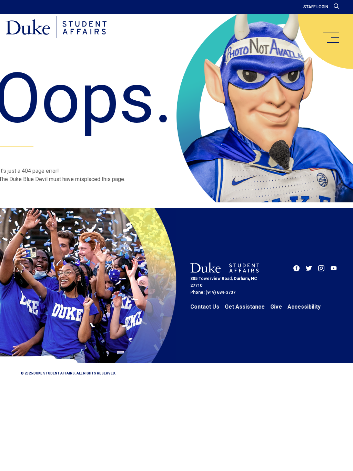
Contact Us (204, 306)
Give (276, 306)
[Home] (56, 27)
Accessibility (304, 306)
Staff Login (315, 6)
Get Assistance (245, 306)
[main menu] (331, 37)
